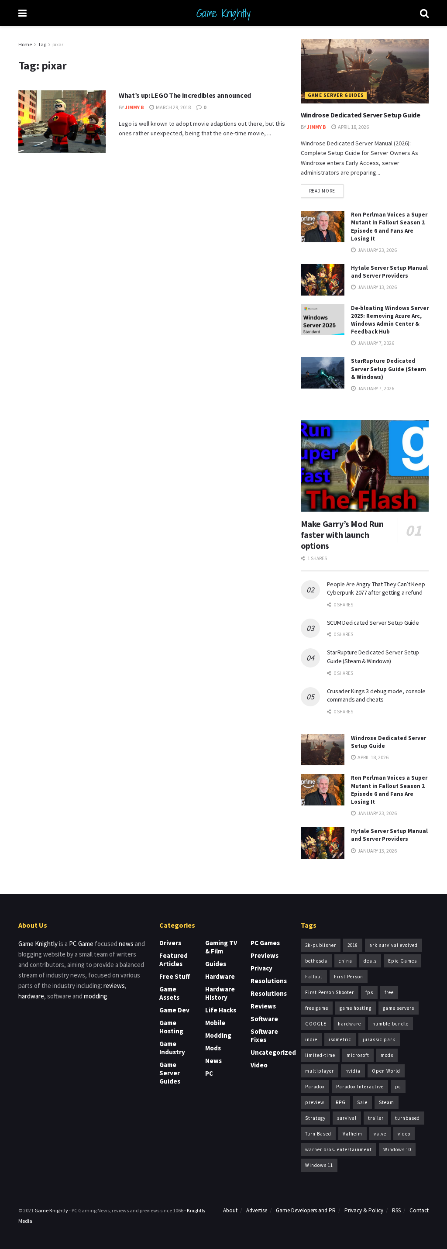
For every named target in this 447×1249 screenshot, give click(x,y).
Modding (218, 1035)
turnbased (407, 1118)
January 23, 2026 (377, 250)
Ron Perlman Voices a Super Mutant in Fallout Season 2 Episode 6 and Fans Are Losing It (389, 226)
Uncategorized (273, 1052)
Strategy (315, 1118)
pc (398, 1087)
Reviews (263, 1006)
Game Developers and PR (306, 1210)
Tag (42, 44)
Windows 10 (397, 1149)
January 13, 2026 (377, 287)
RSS (396, 1210)
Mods (213, 1048)
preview (314, 1102)
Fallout (314, 977)
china (345, 961)
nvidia (353, 1071)
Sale (362, 1102)
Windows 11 (319, 1165)
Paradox (315, 1087)
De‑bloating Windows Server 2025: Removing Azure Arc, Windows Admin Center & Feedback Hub (390, 320)
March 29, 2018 (173, 107)
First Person (348, 977)
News (213, 1060)
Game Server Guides (336, 95)
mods (387, 1055)
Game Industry (172, 1047)
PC (209, 1073)
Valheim (352, 1134)
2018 (352, 945)
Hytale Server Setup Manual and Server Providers (389, 271)
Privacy (261, 968)
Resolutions (269, 981)
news (126, 943)
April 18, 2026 (353, 127)
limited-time (320, 1055)
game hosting (355, 1008)
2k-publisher (320, 945)
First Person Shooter (329, 992)
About (230, 1210)
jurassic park (379, 1039)
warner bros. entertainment (338, 1149)
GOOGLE (316, 1024)
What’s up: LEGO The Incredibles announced (185, 95)
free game (316, 1008)
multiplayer (319, 1071)
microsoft (358, 1055)
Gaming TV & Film (221, 947)
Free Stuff (174, 976)
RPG (341, 1102)
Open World (386, 1071)
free (389, 992)
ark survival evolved (393, 945)
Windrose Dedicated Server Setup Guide (360, 114)
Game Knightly (223, 13)
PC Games (265, 943)
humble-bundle (390, 1024)
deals (370, 961)
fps (369, 992)
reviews (114, 985)
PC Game (81, 943)
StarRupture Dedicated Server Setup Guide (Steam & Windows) (388, 368)
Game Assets (169, 993)
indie (311, 1039)
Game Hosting (171, 1026)
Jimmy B (134, 107)
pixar (57, 44)
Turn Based (318, 1134)
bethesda (316, 961)
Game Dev (174, 1010)
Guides (215, 964)
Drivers (170, 943)
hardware (31, 996)
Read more (322, 191)
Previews (265, 955)
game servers (398, 1008)
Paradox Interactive (360, 1087)
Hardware (220, 976)
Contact (419, 1210)
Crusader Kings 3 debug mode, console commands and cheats (376, 695)
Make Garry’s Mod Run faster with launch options (342, 534)
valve (380, 1134)
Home (25, 44)
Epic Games (402, 961)
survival (347, 1118)
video (404, 1134)
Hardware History (220, 993)
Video (259, 1065)
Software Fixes (264, 1035)
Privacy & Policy (363, 1210)
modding (95, 996)
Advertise (256, 1210)
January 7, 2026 (375, 343)
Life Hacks (220, 1010)
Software (264, 1019)
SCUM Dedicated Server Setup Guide (373, 622)
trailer (376, 1118)
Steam (386, 1102)
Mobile (215, 1022)
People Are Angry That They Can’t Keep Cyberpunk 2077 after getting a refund (376, 588)
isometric (340, 1039)
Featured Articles (173, 959)
